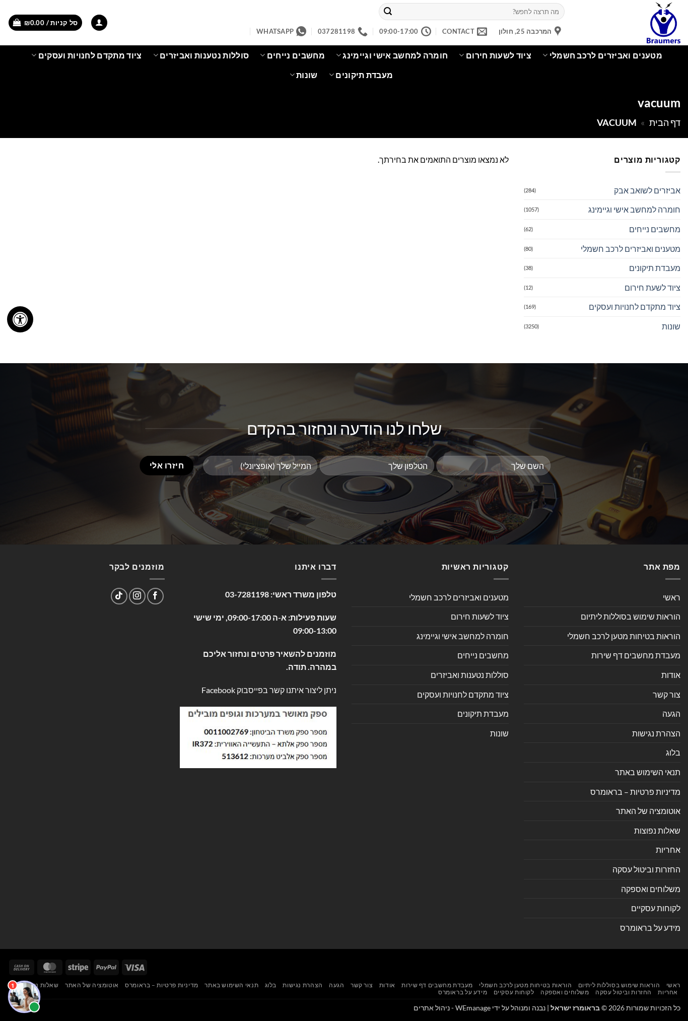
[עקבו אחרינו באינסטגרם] (137, 596)
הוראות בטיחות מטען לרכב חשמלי (623, 636)
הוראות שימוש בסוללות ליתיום (630, 616)
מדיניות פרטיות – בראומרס (635, 791)
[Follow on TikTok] (119, 596)
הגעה (671, 713)
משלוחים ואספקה (650, 889)
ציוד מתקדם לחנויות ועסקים (90, 55)
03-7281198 (247, 594)
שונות (307, 75)
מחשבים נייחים (296, 55)
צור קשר (666, 694)
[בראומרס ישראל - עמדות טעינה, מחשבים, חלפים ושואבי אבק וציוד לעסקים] (630, 22)
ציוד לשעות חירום (498, 55)
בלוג (673, 752)
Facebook (218, 690)
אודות (670, 674)
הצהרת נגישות (656, 733)
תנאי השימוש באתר (647, 772)
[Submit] (387, 11)
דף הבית (664, 122)
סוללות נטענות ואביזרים (204, 55)
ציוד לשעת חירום (652, 287)
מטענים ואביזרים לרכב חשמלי (605, 55)
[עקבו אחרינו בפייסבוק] (155, 596)
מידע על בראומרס (650, 927)
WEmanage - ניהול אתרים (452, 1007)
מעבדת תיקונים (364, 75)
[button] (99, 23)
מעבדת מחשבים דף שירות (635, 655)
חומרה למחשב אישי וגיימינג (395, 55)
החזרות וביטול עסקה (646, 869)
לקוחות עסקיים (655, 908)
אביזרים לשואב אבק (647, 190)
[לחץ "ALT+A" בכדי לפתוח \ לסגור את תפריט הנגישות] (20, 319)
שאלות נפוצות (657, 830)
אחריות (668, 849)
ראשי (671, 597)
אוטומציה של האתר (648, 810)
